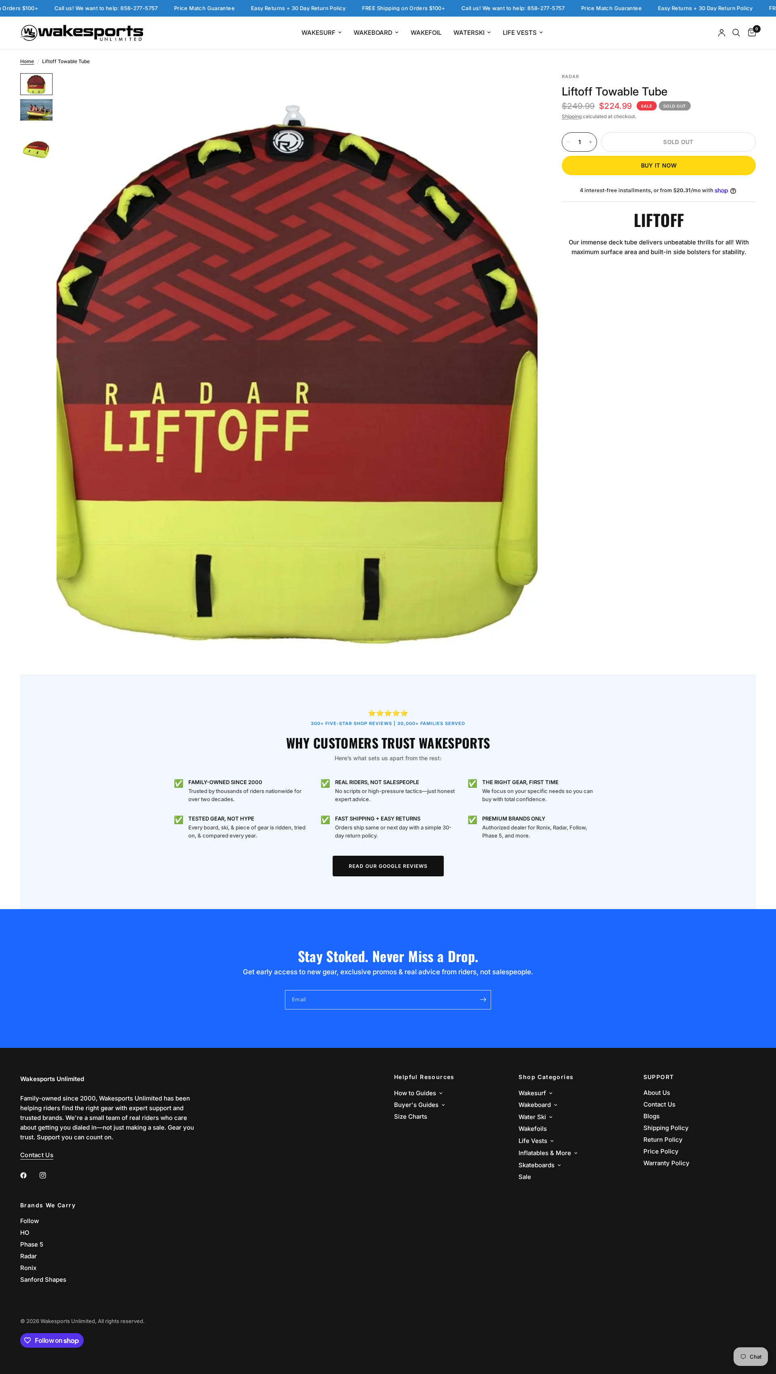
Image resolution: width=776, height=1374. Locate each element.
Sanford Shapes (43, 1279)
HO (24, 1232)
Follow (29, 1221)
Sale (525, 1177)
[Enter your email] (483, 999)
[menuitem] (321, 33)
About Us (656, 1092)
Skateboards (537, 1165)
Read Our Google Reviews (388, 866)
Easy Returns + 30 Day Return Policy (260, 8)
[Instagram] (48, 1175)
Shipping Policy (666, 1128)
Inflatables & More (545, 1153)
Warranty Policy (666, 1163)
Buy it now (659, 165)
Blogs (651, 1116)
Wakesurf (318, 32)
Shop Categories (546, 1077)
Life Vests (520, 32)
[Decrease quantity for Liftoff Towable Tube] (568, 142)
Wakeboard (373, 32)
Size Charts (410, 1116)
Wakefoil (426, 32)
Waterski (469, 32)
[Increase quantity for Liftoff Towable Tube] (590, 142)
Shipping (572, 116)
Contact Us (659, 1104)
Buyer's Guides (416, 1105)
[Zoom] (520, 90)
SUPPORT (658, 1077)
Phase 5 (31, 1244)
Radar (28, 1256)
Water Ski (532, 1117)
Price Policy (661, 1151)
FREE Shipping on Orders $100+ (366, 8)
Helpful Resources (424, 1077)
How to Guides (415, 1093)
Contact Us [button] (36, 1154)
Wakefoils (533, 1128)
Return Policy (663, 1139)
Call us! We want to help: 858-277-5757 (68, 8)
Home (27, 61)
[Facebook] (29, 1175)
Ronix (28, 1268)
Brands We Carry (48, 1205)
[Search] (736, 33)
